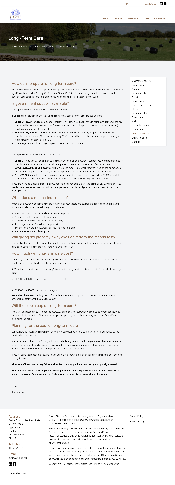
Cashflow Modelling (142, 81)
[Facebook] (165, 4)
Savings (136, 89)
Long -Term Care (140, 133)
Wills (134, 121)
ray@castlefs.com (149, 4)
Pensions (136, 97)
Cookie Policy (137, 416)
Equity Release (139, 137)
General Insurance (141, 125)
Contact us (159, 18)
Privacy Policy (137, 421)
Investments (138, 85)
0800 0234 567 (117, 458)
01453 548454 (131, 4)
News (146, 18)
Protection (137, 117)
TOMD (23, 473)
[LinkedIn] (161, 4)
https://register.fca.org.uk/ (62, 435)
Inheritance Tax (139, 93)
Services (132, 18)
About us (118, 18)
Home (105, 18)
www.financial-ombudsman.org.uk (68, 458)
